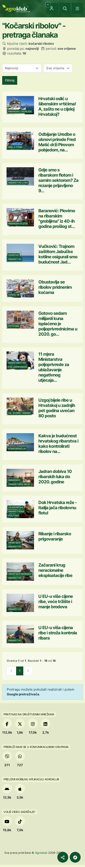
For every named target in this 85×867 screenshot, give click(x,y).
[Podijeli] (62, 857)
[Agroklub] (16, 8)
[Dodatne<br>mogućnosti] (75, 857)
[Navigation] (77, 8)
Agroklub (41, 852)
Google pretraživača (23, 694)
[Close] (65, 8)
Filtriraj (9, 80)
